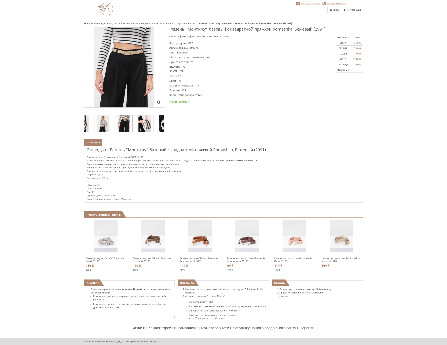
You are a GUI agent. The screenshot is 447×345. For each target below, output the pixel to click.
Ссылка (200, 36)
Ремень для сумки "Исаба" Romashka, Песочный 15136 (152, 260)
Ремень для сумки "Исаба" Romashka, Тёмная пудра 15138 (246, 260)
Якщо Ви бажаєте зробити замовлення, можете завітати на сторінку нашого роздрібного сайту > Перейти (223, 327)
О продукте (93, 142)
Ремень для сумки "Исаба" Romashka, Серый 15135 (105, 260)
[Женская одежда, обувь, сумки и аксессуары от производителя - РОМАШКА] (105, 9)
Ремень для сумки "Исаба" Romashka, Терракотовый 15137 (199, 260)
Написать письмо (310, 3)
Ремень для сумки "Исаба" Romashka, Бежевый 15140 (340, 260)
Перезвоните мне (336, 3)
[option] (124, 67)
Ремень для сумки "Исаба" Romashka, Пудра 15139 (293, 260)
